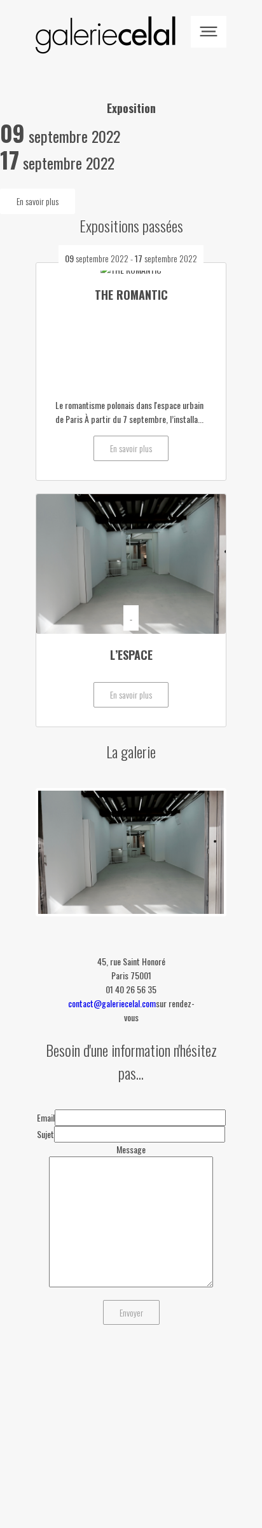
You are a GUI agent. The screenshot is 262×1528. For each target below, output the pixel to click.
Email (46, 1117)
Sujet (45, 1134)
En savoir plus (38, 201)
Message (131, 1149)
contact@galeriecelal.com (112, 1003)
